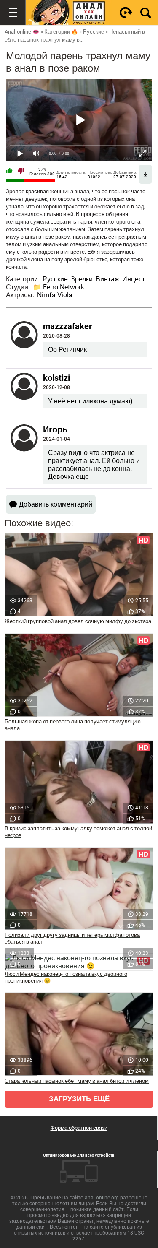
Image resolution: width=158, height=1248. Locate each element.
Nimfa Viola (54, 295)
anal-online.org (102, 1198)
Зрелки (82, 279)
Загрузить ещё (79, 1099)
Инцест (133, 279)
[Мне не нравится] (21, 171)
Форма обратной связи (79, 1128)
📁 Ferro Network (58, 287)
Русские (55, 279)
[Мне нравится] (9, 171)
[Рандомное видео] (126, 12)
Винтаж (107, 279)
